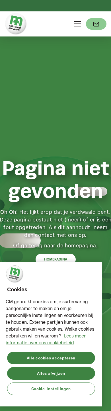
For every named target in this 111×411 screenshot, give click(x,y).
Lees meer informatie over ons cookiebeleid (46, 339)
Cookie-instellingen (51, 388)
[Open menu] (77, 24)
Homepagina (55, 259)
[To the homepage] (16, 24)
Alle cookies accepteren (51, 358)
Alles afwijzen (51, 373)
